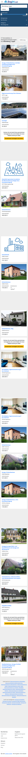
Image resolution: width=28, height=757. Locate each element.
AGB (2, 736)
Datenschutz (4, 738)
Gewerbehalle (5, 254)
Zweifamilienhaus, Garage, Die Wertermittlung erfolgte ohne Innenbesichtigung (11, 665)
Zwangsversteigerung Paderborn (9, 695)
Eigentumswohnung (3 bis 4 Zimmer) (11, 93)
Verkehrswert (4, 12)
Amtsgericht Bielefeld (19, 699)
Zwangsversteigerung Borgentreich (9, 684)
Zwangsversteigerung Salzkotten (16, 690)
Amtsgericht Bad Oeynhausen (18, 701)
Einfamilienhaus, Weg (7, 328)
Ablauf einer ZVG (19, 737)
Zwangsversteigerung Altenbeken (17, 681)
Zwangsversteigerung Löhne (9, 689)
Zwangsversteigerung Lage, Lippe (15, 686)
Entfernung (23, 40)
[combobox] (14, 6)
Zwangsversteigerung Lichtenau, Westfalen (13, 687)
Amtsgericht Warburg (16, 704)
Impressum (3, 734)
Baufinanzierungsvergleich (20, 734)
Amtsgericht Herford (7, 701)
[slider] (1, 14)
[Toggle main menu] (2, 2)
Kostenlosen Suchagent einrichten (14, 138)
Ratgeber (3, 743)
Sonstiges (4, 120)
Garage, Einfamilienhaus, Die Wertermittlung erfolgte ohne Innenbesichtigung (11, 64)
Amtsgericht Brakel (16, 702)
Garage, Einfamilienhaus (8, 472)
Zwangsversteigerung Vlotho (9, 692)
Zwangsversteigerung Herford (16, 694)
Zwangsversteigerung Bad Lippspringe (13, 683)
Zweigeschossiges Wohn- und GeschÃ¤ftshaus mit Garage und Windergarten (10, 548)
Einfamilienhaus (6, 209)
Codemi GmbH (8, 753)
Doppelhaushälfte (6, 605)
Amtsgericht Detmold (6, 702)
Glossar (3, 745)
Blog (2, 747)
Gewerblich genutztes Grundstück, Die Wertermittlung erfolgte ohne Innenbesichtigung (11, 180)
